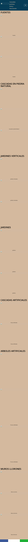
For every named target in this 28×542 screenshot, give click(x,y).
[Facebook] (4, 540)
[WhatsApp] (24, 540)
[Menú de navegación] (25, 5)
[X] (14, 540)
